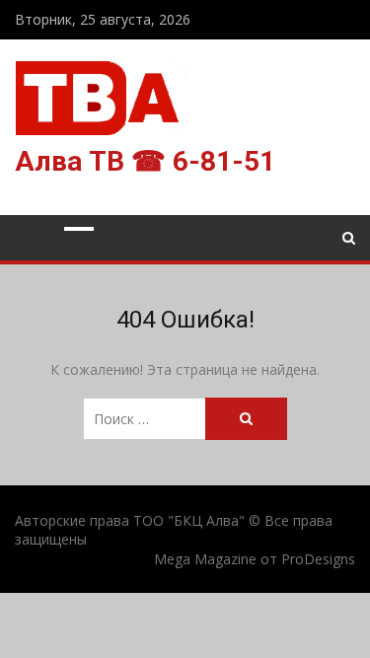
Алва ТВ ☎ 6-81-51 (145, 161)
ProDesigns (318, 558)
